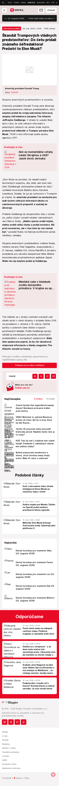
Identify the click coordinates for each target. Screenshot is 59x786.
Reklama (5, 744)
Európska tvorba (9, 764)
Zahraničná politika (11, 28)
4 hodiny (38, 399)
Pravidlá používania (10, 752)
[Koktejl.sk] (16, 10)
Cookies (5, 756)
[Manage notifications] (53, 774)
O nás (4, 736)
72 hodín (50, 399)
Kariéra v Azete (9, 748)
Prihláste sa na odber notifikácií (29, 365)
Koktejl (5, 732)
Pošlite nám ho (22, 387)
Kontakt (5, 740)
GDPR (4, 760)
